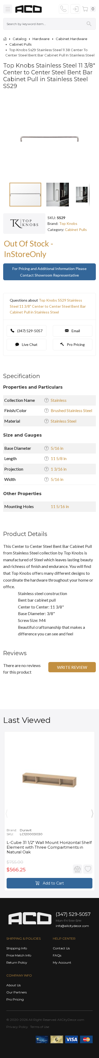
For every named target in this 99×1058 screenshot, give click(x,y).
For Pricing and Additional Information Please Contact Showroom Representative (49, 271)
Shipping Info (16, 948)
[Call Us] (63, 9)
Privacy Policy (17, 1027)
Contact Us (61, 948)
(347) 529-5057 (29, 330)
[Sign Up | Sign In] (75, 9)
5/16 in (57, 448)
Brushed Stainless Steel (71, 410)
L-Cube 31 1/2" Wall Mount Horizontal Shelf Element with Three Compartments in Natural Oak (49, 847)
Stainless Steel (63, 420)
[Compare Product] (77, 869)
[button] (85, 100)
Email (75, 330)
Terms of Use (39, 1027)
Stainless (59, 400)
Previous (6, 812)
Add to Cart (53, 883)
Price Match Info (18, 955)
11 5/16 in (60, 506)
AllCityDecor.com (70, 1020)
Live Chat (29, 344)
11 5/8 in (59, 458)
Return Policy (16, 962)
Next (92, 812)
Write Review (72, 667)
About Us (13, 985)
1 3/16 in (59, 468)
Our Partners (16, 992)
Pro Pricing (75, 344)
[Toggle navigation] (7, 8)
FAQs (57, 955)
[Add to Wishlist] (87, 869)
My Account (62, 962)
